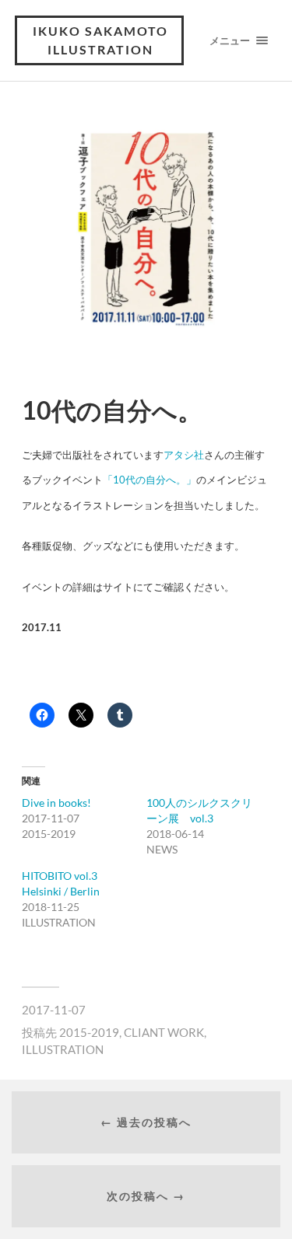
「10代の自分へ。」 (149, 479)
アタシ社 (184, 454)
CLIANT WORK (164, 1032)
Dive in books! (56, 802)
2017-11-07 (54, 1010)
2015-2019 (89, 1032)
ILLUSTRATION (63, 1049)
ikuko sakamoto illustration (100, 40)
